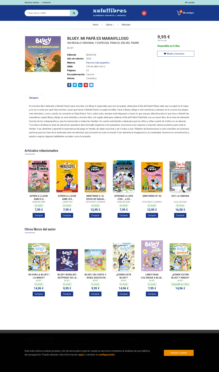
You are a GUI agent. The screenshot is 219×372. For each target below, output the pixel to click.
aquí (81, 354)
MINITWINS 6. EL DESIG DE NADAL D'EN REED (95, 197)
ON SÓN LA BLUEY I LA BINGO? (38, 276)
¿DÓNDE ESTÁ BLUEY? (123, 276)
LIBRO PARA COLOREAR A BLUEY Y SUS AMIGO (152, 276)
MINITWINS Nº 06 (152, 196)
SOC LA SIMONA (180, 196)
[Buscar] (74, 13)
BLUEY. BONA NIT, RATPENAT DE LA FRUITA (67, 276)
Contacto (46, 2)
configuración (106, 354)
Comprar (39, 215)
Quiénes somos (32, 2)
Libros (109, 24)
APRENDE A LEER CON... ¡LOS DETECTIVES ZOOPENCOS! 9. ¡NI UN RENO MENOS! (123, 197)
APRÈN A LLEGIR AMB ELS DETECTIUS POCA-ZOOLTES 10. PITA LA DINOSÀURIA (39, 197)
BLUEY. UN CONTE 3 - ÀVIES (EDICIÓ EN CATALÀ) (95, 276)
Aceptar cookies (179, 352)
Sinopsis (33, 97)
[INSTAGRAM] (144, 13)
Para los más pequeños (98, 62)
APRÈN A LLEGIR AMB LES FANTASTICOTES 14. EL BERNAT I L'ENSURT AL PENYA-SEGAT (67, 197)
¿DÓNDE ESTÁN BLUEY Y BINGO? (180, 276)
